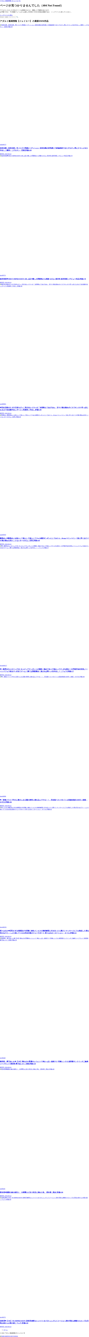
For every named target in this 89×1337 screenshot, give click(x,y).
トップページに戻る (6, 15)
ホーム (5, 1330)
